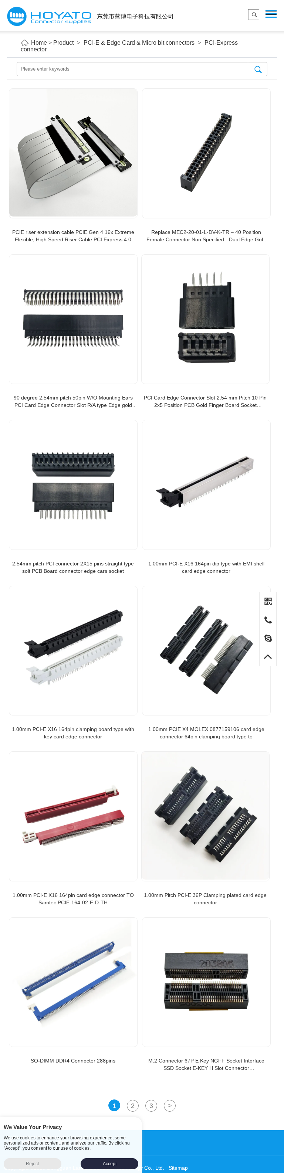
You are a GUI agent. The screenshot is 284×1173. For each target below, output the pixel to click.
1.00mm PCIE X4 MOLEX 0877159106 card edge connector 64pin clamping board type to (206, 733)
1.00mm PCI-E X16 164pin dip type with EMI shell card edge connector (206, 567)
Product (63, 43)
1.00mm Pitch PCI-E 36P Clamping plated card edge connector (205, 898)
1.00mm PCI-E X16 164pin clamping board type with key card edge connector (73, 733)
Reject (32, 1163)
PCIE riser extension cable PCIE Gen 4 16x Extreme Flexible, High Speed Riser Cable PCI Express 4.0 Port (73, 236)
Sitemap (178, 1168)
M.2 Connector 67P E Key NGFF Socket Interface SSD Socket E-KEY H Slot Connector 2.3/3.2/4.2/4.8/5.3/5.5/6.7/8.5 (206, 1065)
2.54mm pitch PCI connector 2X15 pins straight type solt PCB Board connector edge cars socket (73, 567)
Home (39, 43)
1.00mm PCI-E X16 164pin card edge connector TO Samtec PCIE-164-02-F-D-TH (73, 898)
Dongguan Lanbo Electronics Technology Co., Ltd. (49, 16)
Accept (109, 1163)
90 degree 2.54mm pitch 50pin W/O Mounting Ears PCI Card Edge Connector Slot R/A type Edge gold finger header (73, 402)
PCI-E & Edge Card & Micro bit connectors (139, 43)
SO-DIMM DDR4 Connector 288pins (73, 1061)
